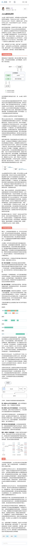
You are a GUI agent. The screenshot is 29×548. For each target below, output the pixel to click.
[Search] (14, 2)
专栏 (10, 2)
